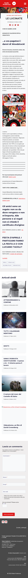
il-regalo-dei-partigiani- (16, 254)
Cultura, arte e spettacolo (14, 15)
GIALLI (4, 262)
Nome (5, 477)
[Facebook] (3, 522)
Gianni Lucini (11, 262)
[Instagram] (6, 522)
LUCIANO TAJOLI (7, 265)
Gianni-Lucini (12, 177)
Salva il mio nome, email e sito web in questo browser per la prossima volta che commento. (14, 497)
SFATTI (6, 346)
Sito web (5, 491)
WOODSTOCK (16, 265)
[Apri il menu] (25, 3)
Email (5, 484)
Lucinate (4, 258)
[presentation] (14, 289)
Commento (6, 456)
